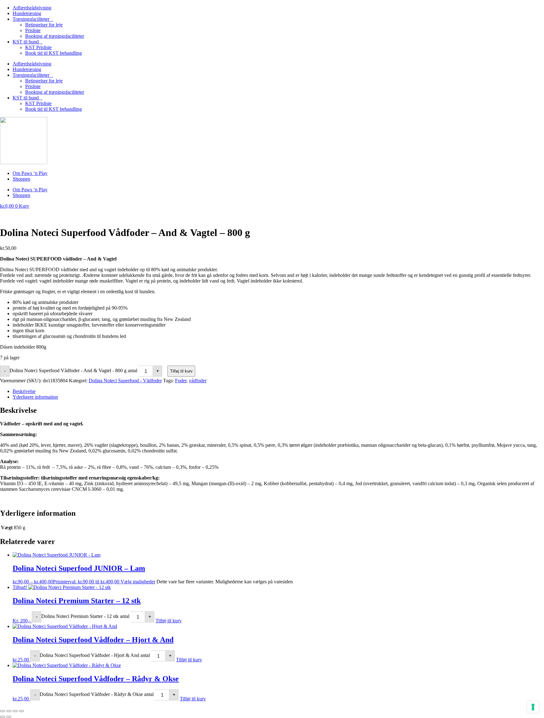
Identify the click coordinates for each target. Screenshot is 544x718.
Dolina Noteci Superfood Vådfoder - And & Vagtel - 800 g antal (73, 370)
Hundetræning (27, 13)
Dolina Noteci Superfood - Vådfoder (125, 380)
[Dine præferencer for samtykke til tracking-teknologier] (533, 707)
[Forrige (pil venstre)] (2, 717)
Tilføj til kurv (181, 371)
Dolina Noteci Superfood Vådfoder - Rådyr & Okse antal (97, 694)
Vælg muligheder (138, 581)
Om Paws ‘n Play (30, 173)
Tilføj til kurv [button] (169, 620)
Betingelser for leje (44, 24)
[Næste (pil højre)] (8, 717)
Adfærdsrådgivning (32, 7)
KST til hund (26, 41)
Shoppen (21, 179)
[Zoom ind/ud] (2, 711)
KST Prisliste (38, 47)
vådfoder (198, 380)
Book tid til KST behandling (53, 53)
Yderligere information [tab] (35, 397)
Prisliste (33, 30)
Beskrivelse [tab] (24, 391)
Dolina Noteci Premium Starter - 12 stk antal (85, 616)
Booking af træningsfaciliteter (54, 36)
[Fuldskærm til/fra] (8, 711)
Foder (180, 380)
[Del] (15, 711)
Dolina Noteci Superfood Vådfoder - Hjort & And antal (95, 655)
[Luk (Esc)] (21, 711)
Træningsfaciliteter (31, 19)
